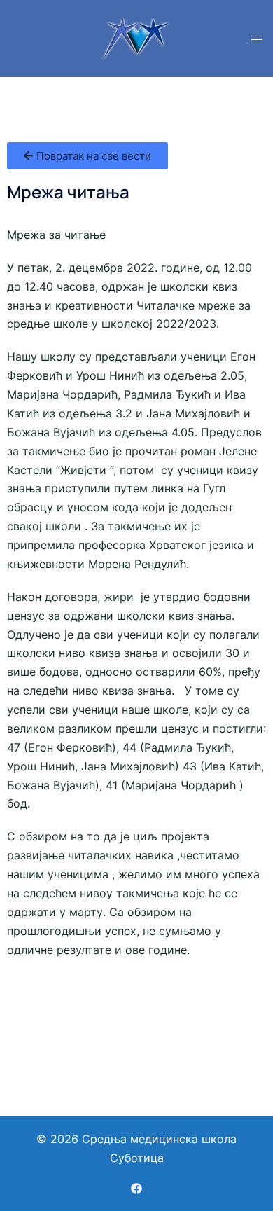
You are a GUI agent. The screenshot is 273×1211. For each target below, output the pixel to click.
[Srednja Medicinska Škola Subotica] (137, 37)
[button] (87, 155)
